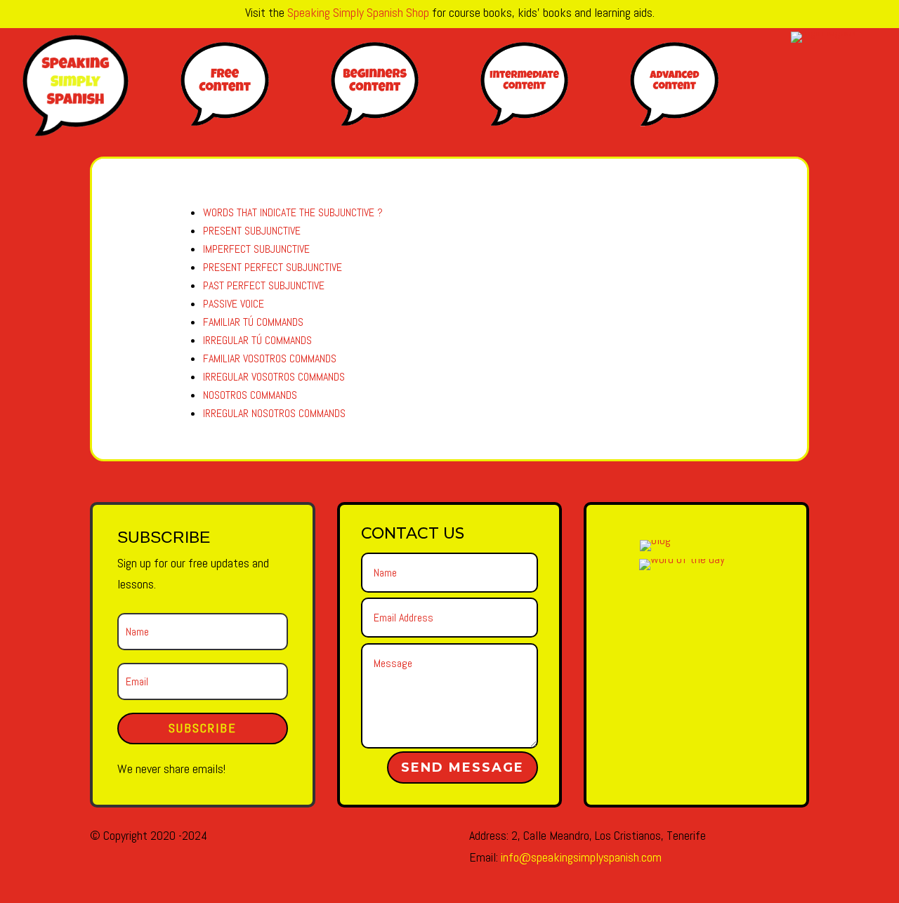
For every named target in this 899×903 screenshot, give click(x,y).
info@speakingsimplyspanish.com (581, 857)
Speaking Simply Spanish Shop (358, 12)
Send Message (462, 767)
